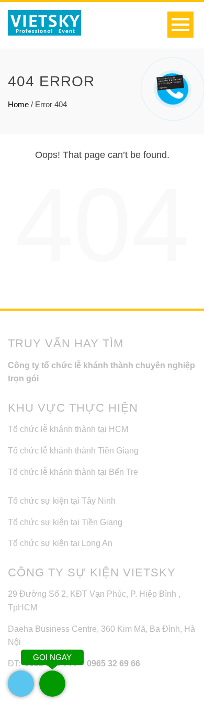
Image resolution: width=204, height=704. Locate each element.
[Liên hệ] (169, 82)
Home (18, 104)
